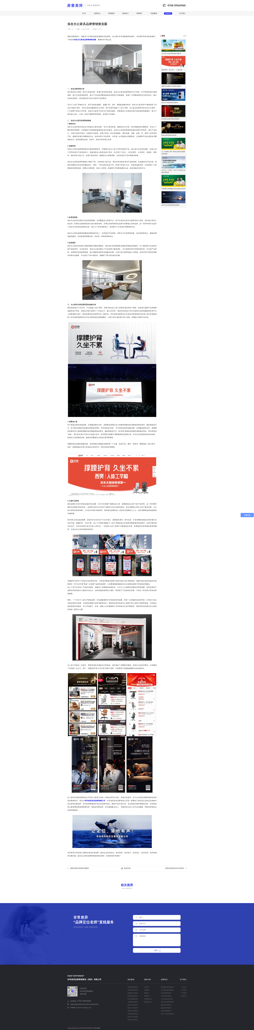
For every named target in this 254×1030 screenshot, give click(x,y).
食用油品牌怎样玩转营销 (174, 868)
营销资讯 (168, 13)
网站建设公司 (148, 1002)
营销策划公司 (148, 999)
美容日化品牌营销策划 (167, 1002)
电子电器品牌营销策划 (167, 990)
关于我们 (182, 13)
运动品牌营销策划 (166, 1011)
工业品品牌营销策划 (167, 999)
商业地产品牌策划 (133, 1017)
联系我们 (184, 996)
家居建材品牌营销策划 (167, 987)
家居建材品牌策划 (133, 993)
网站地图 (97, 1028)
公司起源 (184, 990)
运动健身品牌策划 (133, 1014)
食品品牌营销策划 (166, 993)
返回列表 (127, 868)
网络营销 (146, 996)
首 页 (84, 13)
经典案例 (154, 13)
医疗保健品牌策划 (133, 999)
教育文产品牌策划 (133, 1008)
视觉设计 (125, 13)
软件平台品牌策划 (133, 1019)
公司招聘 (184, 993)
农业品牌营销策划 (166, 996)
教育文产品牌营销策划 (167, 1014)
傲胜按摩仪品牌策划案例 (79, 868)
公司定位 (184, 987)
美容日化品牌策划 (133, 1011)
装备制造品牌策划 (133, 996)
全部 (185, 36)
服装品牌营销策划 (166, 1008)
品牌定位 (97, 13)
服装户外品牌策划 (133, 1005)
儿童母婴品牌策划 (133, 1002)
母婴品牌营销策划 (166, 1005)
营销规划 (111, 13)
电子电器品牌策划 (133, 990)
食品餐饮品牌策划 (133, 987)
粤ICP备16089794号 (88, 1028)
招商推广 (140, 13)
